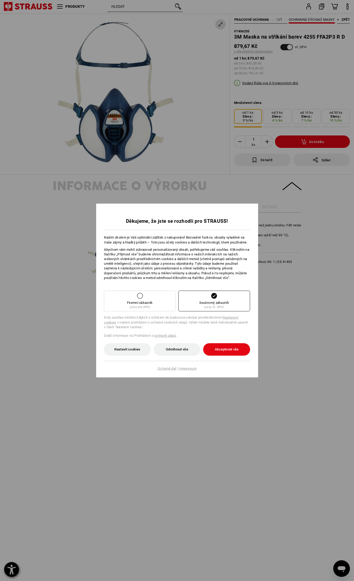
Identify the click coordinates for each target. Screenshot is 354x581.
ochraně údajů (165, 336)
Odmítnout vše (177, 349)
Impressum (187, 368)
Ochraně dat (167, 368)
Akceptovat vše (227, 349)
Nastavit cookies (127, 349)
